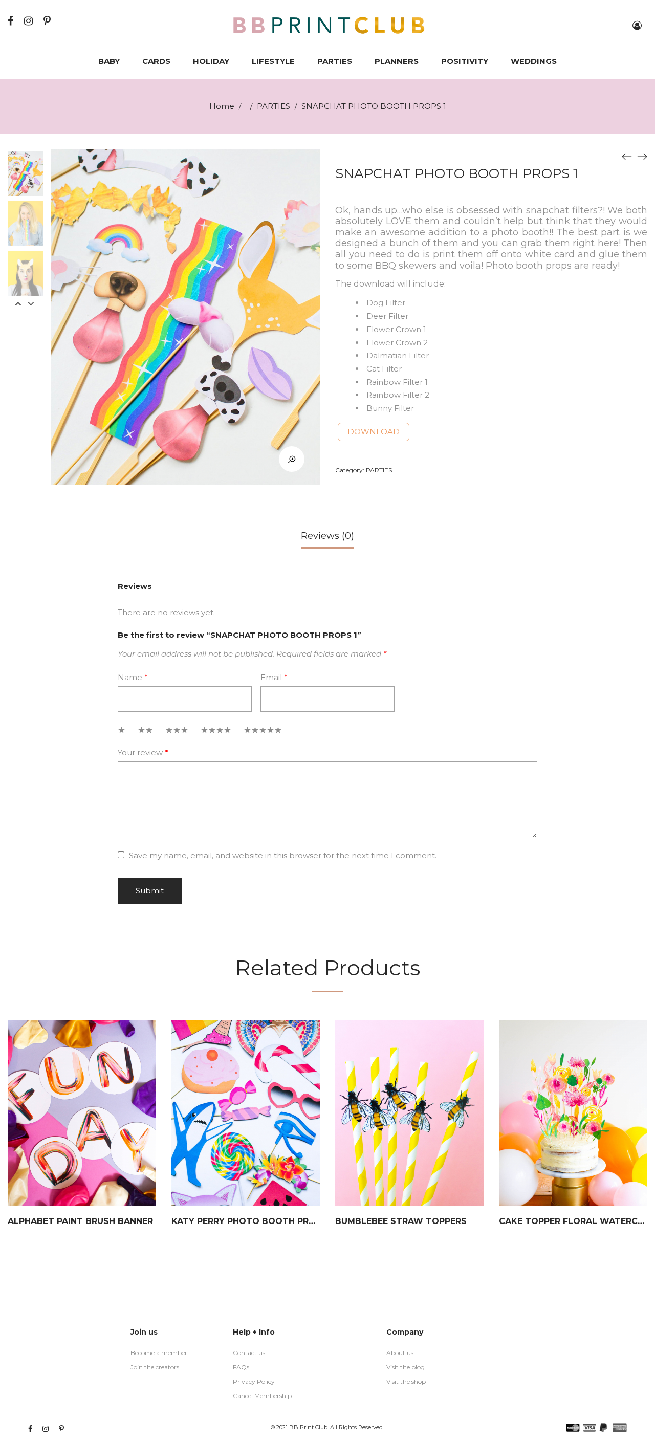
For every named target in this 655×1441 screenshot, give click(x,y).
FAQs (241, 1367)
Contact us (249, 1353)
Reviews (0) (327, 535)
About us (399, 1353)
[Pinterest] (48, 21)
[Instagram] (29, 21)
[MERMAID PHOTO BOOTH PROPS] (627, 156)
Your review (143, 752)
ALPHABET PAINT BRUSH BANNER (80, 1221)
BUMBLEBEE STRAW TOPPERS (401, 1221)
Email (274, 677)
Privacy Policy (254, 1381)
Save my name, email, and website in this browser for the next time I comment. (282, 855)
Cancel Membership (262, 1396)
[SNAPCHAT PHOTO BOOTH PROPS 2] (642, 156)
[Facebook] (12, 21)
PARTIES (273, 106)
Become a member (158, 1353)
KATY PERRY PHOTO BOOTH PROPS (249, 1221)
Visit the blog (405, 1367)
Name (133, 677)
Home (221, 106)
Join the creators (154, 1367)
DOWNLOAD (373, 431)
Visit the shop (406, 1381)
